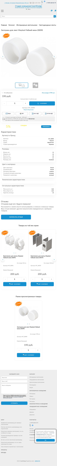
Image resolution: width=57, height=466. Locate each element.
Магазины (32, 401)
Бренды (3, 452)
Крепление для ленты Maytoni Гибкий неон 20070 (41, 256)
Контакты (33, 419)
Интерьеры (32, 393)
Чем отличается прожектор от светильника (12, 446)
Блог (2, 419)
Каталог (32, 374)
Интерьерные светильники (36, 377)
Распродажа (33, 384)
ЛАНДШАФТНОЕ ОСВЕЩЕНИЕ (38, 406)
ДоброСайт (37, 461)
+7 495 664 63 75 (51, 3)
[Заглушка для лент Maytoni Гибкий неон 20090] (28, 56)
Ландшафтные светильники (37, 379)
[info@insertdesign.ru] (30, 3)
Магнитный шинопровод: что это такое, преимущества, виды (11, 443)
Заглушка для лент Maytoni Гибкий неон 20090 (28, 327)
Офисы (31, 396)
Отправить (14, 403)
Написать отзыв (16, 217)
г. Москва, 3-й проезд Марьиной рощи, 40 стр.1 (16, 2)
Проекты (4, 449)
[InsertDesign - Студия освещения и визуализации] (28, 11)
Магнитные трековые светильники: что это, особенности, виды (12, 432)
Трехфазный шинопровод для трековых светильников (11, 423)
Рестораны (32, 398)
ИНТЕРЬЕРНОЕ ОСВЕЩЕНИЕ (38, 390)
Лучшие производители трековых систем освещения (11, 436)
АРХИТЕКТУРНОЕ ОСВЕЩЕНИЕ (39, 403)
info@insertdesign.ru (35, 432)
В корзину (43, 103)
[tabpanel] (14, 242)
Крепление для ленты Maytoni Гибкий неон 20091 (13, 256)
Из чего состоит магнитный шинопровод (11, 439)
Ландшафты (33, 409)
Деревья (32, 412)
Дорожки (32, 414)
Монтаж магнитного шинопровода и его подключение (11, 428)
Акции (31, 387)
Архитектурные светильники (37, 382)
